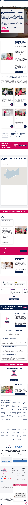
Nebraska (13, 436)
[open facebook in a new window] (1, 478)
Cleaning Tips (23, 472)
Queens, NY (19, 412)
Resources (23, 468)
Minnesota (13, 432)
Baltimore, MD (3, 408)
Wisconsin (24, 436)
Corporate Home (23, 477)
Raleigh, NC (19, 413)
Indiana (7, 433)
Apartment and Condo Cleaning (20, 116)
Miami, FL (13, 410)
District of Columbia (2, 438)
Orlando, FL (18, 406)
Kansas (7, 436)
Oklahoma (18, 433)
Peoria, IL (18, 407)
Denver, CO (7, 406)
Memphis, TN (13, 407)
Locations (6, 6)
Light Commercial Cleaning (6, 116)
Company (18, 468)
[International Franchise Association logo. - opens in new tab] (2, 481)
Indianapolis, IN (8, 412)
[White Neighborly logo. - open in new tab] (2, 0)
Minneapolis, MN (14, 413)
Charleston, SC (3, 412)
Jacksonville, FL (8, 415)
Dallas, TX (7, 405)
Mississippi (13, 433)
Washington (24, 435)
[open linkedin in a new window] (8, 478)
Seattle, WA (24, 412)
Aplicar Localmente (18, 477)
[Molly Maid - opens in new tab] (9, 447)
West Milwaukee (12, 203)
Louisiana (7, 439)
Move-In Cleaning (14, 136)
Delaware (2, 436)
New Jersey (13, 439)
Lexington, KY (14, 402)
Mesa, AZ (13, 409)
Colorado (2, 433)
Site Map (23, 475)
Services (13, 468)
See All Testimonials (14, 299)
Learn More (25, 307)
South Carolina (19, 439)
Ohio (18, 432)
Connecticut (2, 435)
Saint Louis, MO (19, 416)
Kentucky (7, 438)
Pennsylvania (19, 436)
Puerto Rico (19, 438)
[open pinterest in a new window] (10, 478)
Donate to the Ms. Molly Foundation (20, 326)
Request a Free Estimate (18, 71)
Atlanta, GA (2, 405)
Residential (13, 470)
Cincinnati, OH (3, 416)
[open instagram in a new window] (6, 478)
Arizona (2, 429)
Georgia (7, 429)
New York (18, 429)
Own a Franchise (18, 480)
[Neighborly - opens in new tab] (18, 447)
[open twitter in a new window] (3, 478)
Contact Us (18, 473)
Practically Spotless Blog (23, 471)
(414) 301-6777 (4, 473)
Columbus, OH (8, 403)
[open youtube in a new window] (5, 478)
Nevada (13, 438)
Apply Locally (18, 475)
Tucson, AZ (24, 415)
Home (2, 6)
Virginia (24, 433)
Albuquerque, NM (3, 402)
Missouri (13, 435)
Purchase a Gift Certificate (19, 272)
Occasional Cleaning (5, 137)
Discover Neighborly (5, 461)
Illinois (7, 432)
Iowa (7, 435)
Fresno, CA (7, 409)
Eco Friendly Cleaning (23, 136)
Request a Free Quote (14, 380)
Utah (23, 432)
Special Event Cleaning (22, 134)
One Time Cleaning (18, 95)
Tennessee (24, 429)
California (2, 432)
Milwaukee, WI (14, 412)
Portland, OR (19, 410)
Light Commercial (14, 472)
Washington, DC (25, 419)
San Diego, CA (25, 407)
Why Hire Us (18, 470)
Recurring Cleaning (5, 95)
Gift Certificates (24, 479)
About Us (18, 471)
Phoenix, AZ (19, 409)
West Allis (3, 203)
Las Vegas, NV (8, 419)
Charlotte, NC (3, 413)
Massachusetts (14, 429)
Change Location (25, 4)
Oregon (18, 435)
